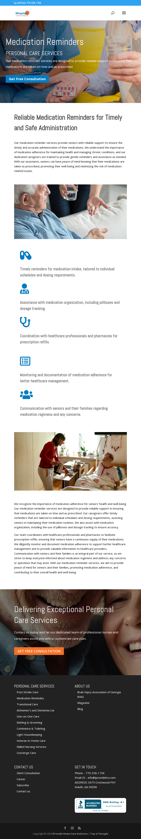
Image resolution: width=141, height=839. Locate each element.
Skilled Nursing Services (31, 747)
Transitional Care (27, 704)
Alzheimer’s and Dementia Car (36, 710)
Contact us (23, 791)
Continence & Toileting (31, 728)
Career (21, 779)
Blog (80, 709)
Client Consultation (28, 773)
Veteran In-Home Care (31, 740)
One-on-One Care (28, 716)
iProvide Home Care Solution (70, 833)
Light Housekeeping (29, 734)
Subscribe (23, 785)
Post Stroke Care (27, 692)
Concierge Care (26, 753)
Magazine (83, 703)
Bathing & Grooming (29, 722)
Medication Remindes (30, 698)
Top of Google (99, 833)
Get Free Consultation (27, 79)
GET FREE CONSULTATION (39, 651)
